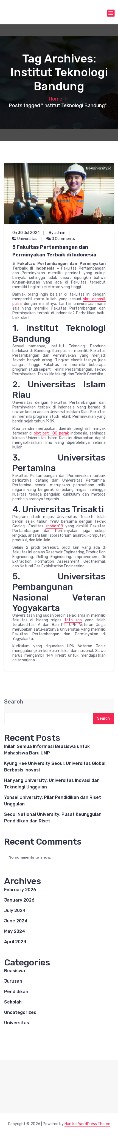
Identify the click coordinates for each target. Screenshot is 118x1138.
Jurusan (13, 981)
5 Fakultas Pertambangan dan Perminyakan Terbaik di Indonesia (54, 251)
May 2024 (14, 931)
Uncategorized (20, 1012)
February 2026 (20, 889)
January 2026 (19, 900)
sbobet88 (54, 526)
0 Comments (63, 238)
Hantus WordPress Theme (87, 1124)
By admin (57, 232)
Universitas (27, 238)
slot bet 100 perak (51, 433)
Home (55, 99)
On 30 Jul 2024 (26, 232)
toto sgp (73, 620)
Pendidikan (16, 991)
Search (13, 702)
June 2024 (15, 920)
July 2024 (15, 910)
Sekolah (13, 1002)
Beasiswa (14, 970)
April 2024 (15, 941)
